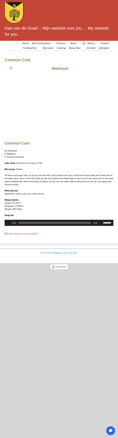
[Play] (8, 222)
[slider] (107, 222)
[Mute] (100, 222)
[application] (59, 223)
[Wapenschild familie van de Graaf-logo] (14, 2)
